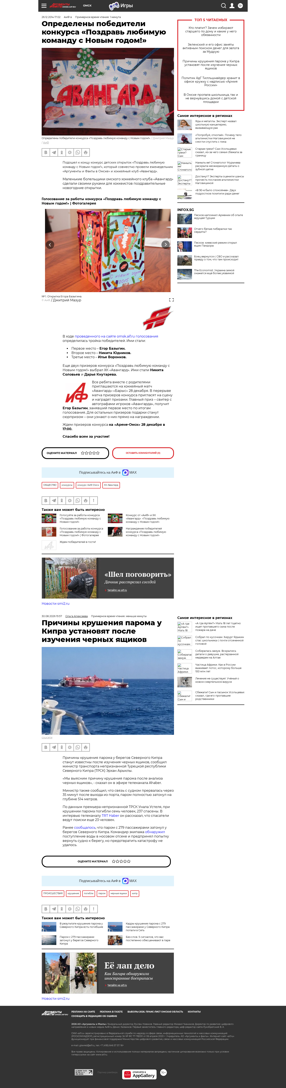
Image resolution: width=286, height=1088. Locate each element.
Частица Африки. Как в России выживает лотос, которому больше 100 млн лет (218, 668)
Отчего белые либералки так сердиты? (213, 230)
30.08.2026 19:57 (52, 616)
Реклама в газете (111, 1011)
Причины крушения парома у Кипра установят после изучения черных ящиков (211, 65)
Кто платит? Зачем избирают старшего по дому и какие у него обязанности (211, 31)
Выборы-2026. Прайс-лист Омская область (155, 1011)
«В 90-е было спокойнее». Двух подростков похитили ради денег (217, 192)
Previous (50, 244)
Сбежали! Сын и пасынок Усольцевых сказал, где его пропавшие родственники (219, 696)
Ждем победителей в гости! (78, 541)
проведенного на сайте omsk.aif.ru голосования (116, 336)
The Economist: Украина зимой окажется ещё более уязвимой (214, 272)
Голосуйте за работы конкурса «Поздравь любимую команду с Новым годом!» (80, 518)
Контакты (194, 1011)
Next (166, 244)
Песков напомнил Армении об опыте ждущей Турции (218, 217)
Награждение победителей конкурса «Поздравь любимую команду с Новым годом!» (146, 532)
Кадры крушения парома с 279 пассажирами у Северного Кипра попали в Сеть (148, 927)
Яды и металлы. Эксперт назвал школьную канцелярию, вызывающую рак (216, 124)
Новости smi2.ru (56, 604)
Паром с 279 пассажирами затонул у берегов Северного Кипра (79, 940)
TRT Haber (110, 816)
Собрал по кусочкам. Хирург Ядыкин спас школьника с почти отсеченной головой (219, 640)
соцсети (47, 737)
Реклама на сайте (83, 1011)
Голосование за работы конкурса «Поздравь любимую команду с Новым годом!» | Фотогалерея (81, 532)
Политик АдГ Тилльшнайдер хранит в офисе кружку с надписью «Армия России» (211, 81)
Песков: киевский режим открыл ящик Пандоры (215, 244)
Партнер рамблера (107, 1072)
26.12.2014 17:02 (51, 17)
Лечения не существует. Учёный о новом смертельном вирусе (217, 680)
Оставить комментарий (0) (143, 453)
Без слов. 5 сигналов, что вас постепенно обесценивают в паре (148, 938)
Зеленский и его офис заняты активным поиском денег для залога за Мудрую (211, 48)
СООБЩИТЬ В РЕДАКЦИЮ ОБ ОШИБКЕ (94, 1016)
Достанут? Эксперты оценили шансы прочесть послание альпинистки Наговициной (219, 180)
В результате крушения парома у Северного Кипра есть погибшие (81, 925)
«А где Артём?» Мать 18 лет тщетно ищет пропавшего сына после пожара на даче (218, 627)
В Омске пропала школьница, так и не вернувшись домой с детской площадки (211, 98)
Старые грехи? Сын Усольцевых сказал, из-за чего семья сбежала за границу (218, 152)
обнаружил (155, 832)
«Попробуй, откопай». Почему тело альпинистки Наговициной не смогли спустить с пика (218, 138)
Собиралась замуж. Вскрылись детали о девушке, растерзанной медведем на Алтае (216, 654)
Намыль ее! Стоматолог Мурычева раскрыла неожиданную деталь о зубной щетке (217, 166)
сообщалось (84, 828)
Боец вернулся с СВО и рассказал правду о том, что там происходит (216, 258)
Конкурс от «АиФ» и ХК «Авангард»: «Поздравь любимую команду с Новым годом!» (147, 518)
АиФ (46, 142)
